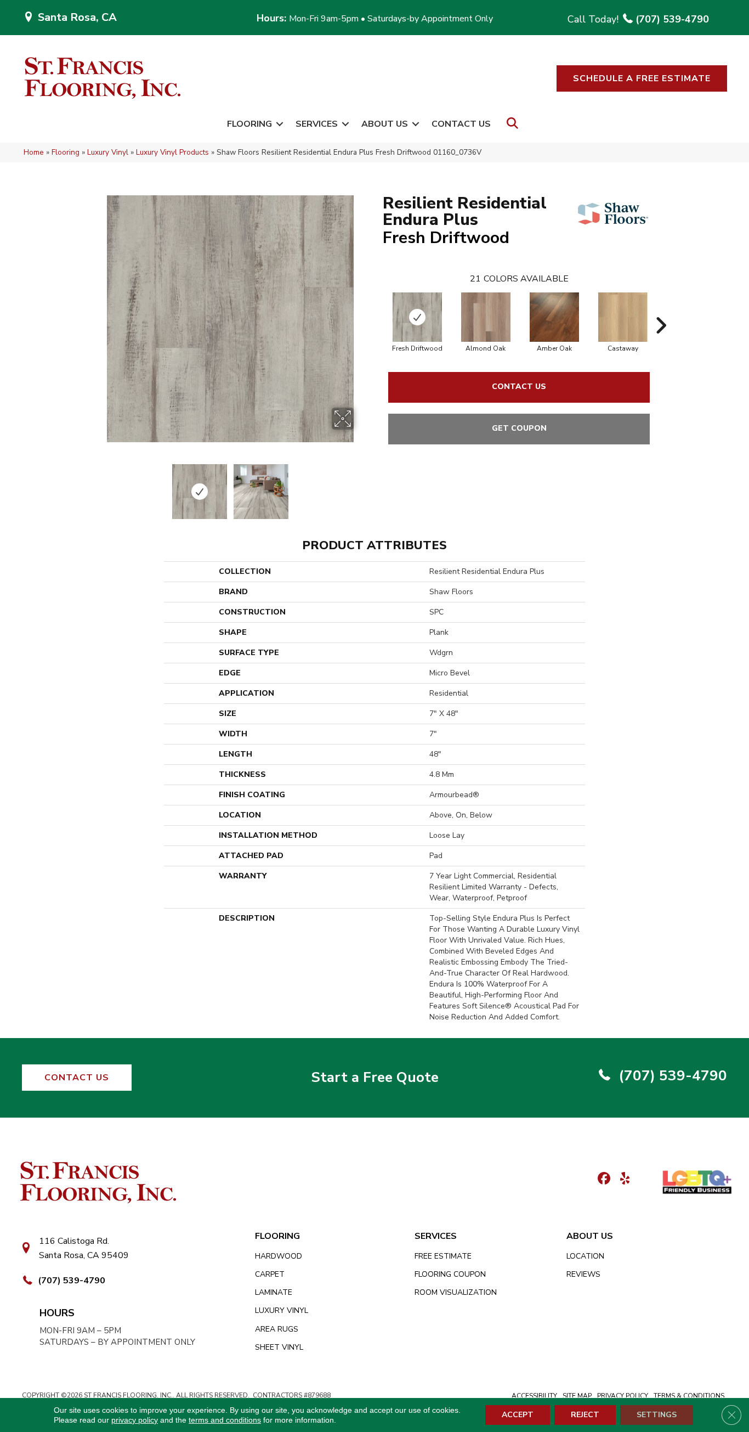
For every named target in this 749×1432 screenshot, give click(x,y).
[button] (642, 78)
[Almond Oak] (485, 317)
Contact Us (461, 124)
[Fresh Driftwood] (417, 317)
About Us (384, 124)
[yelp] (621, 1179)
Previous (99, 486)
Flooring (249, 124)
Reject (585, 1415)
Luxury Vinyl (107, 152)
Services (317, 124)
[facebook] (602, 1179)
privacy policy (134, 1420)
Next (360, 486)
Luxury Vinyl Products (172, 152)
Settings (657, 1415)
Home (34, 152)
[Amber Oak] (554, 317)
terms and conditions (225, 1420)
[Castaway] (622, 317)
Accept (518, 1415)
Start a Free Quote (375, 1077)
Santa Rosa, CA (77, 17)
